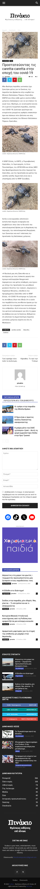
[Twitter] (9, 80)
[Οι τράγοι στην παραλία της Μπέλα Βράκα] (7, 409)
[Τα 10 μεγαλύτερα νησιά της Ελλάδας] (7, 734)
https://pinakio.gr (20, 386)
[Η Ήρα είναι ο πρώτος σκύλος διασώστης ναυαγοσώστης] (7, 420)
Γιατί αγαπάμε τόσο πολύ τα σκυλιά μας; (9, 360)
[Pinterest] (14, 80)
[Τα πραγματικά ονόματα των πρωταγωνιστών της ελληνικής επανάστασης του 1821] (7, 759)
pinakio (7, 76)
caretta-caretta (16, 330)
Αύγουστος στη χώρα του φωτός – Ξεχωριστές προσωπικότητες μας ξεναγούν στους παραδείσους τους (17, 578)
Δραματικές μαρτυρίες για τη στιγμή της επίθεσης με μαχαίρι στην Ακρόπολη (18, 634)
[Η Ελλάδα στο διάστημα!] (7, 676)
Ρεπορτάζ (5, 609)
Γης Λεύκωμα (6, 583)
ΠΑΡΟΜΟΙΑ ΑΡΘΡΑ (11, 397)
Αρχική (4, 30)
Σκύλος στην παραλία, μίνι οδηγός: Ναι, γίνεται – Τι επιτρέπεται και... (25, 686)
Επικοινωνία (23, 880)
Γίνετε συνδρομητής (28, 719)
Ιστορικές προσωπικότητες (23, 765)
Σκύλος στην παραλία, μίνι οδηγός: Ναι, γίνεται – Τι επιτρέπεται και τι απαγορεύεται (19, 603)
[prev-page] (3, 441)
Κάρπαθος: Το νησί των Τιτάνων (29, 360)
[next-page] (7, 441)
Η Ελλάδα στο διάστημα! (13, 590)
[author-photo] (20, 380)
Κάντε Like (32, 705)
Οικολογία (12, 30)
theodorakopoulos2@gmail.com (24, 857)
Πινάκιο (15, 880)
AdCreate (29, 886)
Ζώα (19, 30)
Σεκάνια (5, 332)
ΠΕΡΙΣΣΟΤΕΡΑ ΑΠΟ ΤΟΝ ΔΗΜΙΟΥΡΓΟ (19, 400)
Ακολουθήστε (31, 709)
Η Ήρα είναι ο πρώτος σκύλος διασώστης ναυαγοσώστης (24, 419)
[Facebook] (4, 80)
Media (4, 433)
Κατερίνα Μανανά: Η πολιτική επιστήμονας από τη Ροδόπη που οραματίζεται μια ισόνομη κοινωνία (17, 618)
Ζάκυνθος (26, 330)
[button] (3, 3)
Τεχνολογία (6, 593)
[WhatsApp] (20, 80)
